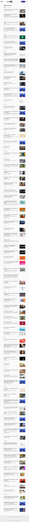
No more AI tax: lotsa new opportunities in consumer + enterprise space (10, 217)
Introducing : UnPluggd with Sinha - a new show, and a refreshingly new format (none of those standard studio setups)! (10, 469)
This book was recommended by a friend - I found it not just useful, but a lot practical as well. (11, 137)
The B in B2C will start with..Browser (8, 197)
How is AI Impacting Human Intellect (10, 123)
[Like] (4, 32)
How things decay (7, 146)
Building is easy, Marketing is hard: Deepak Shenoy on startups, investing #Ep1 (11, 455)
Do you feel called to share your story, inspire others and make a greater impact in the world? (11, 262)
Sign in (27, 1)
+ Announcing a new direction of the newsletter (9, 481)
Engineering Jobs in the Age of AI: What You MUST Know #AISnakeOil (10, 502)
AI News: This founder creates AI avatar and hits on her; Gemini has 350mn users (11, 351)
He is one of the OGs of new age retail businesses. (10, 419)
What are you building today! (7, 173)
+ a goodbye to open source (7, 229)
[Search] (18, 1)
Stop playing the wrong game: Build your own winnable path (11, 209)
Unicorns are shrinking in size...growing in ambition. (10, 390)
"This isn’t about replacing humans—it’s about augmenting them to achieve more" (11, 510)
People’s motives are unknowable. (8, 257)
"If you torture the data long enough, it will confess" (10, 160)
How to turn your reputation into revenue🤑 (11, 261)
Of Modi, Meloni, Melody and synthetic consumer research (10, 15)
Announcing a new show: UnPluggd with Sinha (11, 467)
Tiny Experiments (7, 239)
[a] (22, 29)
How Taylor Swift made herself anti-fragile (11, 164)
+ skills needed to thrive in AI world (8, 425)
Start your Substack (12, 518)
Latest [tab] (5, 7)
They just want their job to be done (8, 55)
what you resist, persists (8, 316)
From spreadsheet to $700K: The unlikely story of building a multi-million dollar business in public (11, 234)
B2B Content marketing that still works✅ (11, 407)
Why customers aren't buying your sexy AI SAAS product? (11, 88)
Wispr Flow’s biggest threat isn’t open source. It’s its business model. (10, 28)
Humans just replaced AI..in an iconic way (11, 9)
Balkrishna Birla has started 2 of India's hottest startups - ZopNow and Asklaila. (11, 432)
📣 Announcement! (6, 328)
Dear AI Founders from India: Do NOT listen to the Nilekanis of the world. (11, 473)
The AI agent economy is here (9, 71)
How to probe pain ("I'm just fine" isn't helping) (10, 358)
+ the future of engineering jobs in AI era (9, 498)
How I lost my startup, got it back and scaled (10, 412)
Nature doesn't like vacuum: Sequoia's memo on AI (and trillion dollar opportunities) (11, 306)
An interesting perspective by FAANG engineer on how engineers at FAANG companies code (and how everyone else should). (11, 191)
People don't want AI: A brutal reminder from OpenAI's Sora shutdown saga (10, 54)
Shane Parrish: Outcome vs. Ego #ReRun (10, 141)
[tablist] (7, 7)
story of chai (5, 147)
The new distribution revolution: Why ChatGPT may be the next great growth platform (10, 202)
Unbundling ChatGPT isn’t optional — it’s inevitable (11, 172)
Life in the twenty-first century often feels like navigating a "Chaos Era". (11, 359)
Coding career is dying (7, 82)
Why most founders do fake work (9, 106)
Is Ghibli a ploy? (6, 363)
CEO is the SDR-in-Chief (6, 78)
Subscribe (23, 1)
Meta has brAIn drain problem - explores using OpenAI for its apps (10, 183)
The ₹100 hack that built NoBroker (9, 41)
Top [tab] (6, 7)
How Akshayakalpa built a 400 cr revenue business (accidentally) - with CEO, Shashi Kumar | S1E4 (11, 400)
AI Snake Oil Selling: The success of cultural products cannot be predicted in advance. (11, 497)
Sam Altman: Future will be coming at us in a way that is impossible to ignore (11, 424)
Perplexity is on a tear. (6, 252)
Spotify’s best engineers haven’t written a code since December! (10, 84)
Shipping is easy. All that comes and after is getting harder (11, 294)
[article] (14, 11)
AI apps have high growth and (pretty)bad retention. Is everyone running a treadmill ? (11, 59)
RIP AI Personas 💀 (7, 159)
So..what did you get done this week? (10, 286)
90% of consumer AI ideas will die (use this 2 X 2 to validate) (11, 112)
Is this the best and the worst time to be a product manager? (11, 333)
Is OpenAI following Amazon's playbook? (11, 436)
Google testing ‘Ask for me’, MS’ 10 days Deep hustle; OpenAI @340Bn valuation (10, 443)
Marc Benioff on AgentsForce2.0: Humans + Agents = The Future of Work (11, 509)
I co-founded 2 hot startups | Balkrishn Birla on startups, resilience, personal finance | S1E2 (11, 430)
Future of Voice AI (7, 374)
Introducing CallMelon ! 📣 (7, 287)
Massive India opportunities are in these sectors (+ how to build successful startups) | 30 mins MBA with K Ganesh (11, 381)
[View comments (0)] (9, 12)
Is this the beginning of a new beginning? (9, 10)
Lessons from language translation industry (9, 124)
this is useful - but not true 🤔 (9, 256)
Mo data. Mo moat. (6, 364)
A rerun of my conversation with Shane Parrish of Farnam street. (11, 142)
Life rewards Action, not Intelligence (10, 128)
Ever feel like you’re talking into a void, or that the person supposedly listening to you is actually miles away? (11, 270)
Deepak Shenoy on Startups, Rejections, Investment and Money (10, 449)
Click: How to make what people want (10, 339)
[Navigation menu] (2, 1)
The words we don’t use (8, 321)
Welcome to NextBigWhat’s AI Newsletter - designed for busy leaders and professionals (11, 353)
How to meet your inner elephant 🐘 (10, 327)
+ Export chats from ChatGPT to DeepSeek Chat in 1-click (11, 444)
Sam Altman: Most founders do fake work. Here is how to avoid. (11, 94)
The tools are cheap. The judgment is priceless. (9, 295)
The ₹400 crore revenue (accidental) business (10, 394)
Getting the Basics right (6, 437)
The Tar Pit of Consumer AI (7, 119)
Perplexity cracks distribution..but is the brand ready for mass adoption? (11, 246)
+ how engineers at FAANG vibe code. (8, 184)
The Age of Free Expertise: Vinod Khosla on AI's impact (11, 177)
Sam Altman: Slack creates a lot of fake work (9, 107)
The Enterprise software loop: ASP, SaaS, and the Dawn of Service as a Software (11, 65)
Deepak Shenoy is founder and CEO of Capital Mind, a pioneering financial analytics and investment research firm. (11, 450)
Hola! (4, 340)
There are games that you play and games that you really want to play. (11, 210)
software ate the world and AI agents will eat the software (11, 66)
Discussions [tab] (9, 7)
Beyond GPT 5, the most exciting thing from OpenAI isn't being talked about (11, 221)
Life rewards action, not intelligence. (8, 129)
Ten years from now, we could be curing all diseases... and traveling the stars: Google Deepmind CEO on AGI (11, 345)
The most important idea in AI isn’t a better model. (11, 23)
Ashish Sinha (6, 17)
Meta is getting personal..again (9, 228)
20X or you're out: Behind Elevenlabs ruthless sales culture (10, 77)
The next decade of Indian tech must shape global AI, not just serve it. (11, 475)
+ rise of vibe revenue (6, 307)
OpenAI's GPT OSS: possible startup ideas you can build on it (11, 215)
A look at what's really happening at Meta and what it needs (11, 37)
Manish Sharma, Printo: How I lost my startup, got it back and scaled (10, 418)
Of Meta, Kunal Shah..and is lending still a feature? (11, 36)
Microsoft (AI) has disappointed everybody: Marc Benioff (11, 480)
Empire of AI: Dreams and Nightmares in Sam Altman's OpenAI (10, 299)
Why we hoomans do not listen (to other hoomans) (10, 269)
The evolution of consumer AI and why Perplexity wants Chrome (10, 196)
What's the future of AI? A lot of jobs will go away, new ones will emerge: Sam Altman (11, 275)
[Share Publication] (20, 1)
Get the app (18, 518)
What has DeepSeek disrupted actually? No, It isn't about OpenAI (11, 461)
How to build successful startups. (8, 383)
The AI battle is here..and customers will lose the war (10, 282)
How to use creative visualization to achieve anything (10, 135)
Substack (11, 520)
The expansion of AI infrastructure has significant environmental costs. (10, 301)
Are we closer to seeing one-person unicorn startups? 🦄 (11, 389)
